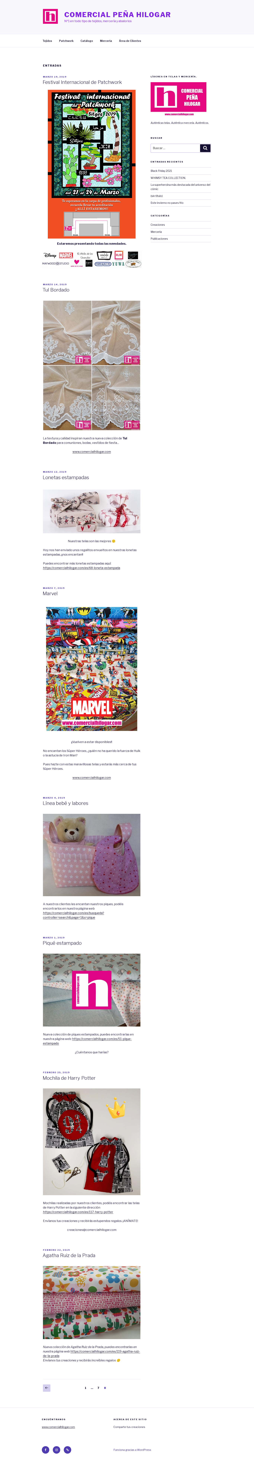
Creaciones (158, 224)
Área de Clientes (130, 40)
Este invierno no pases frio (167, 202)
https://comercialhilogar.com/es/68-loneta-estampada (81, 568)
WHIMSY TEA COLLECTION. (168, 177)
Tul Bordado (56, 290)
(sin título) (157, 195)
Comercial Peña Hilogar (117, 15)
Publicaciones (159, 238)
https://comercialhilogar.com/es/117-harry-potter (78, 1212)
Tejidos (47, 40)
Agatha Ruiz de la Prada (69, 1255)
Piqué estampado (62, 943)
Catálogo (87, 40)
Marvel (50, 593)
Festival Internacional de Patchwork (82, 82)
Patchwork (66, 40)
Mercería (106, 40)
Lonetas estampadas (66, 477)
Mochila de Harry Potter (69, 1078)
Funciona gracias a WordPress (132, 1449)
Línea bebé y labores (65, 803)
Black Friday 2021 (161, 170)
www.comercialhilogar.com (92, 451)
